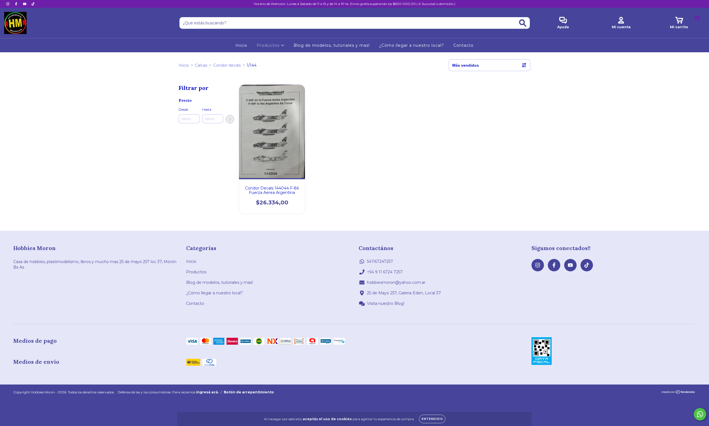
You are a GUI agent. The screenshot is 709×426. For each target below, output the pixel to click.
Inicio (241, 45)
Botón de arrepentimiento (249, 392)
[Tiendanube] (678, 393)
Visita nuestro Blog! (385, 303)
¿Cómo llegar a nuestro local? (411, 45)
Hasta (206, 109)
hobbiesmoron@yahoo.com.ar (396, 282)
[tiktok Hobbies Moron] (33, 3)
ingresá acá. (207, 392)
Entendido (432, 419)
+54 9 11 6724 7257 (385, 271)
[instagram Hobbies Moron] (8, 3)
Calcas (201, 65)
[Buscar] (522, 23)
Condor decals (227, 65)
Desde (183, 109)
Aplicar (230, 119)
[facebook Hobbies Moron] (16, 3)
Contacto (463, 45)
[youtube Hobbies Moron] (25, 3)
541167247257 (380, 261)
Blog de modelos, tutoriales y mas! (332, 45)
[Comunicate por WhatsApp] (700, 414)
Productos (269, 45)
